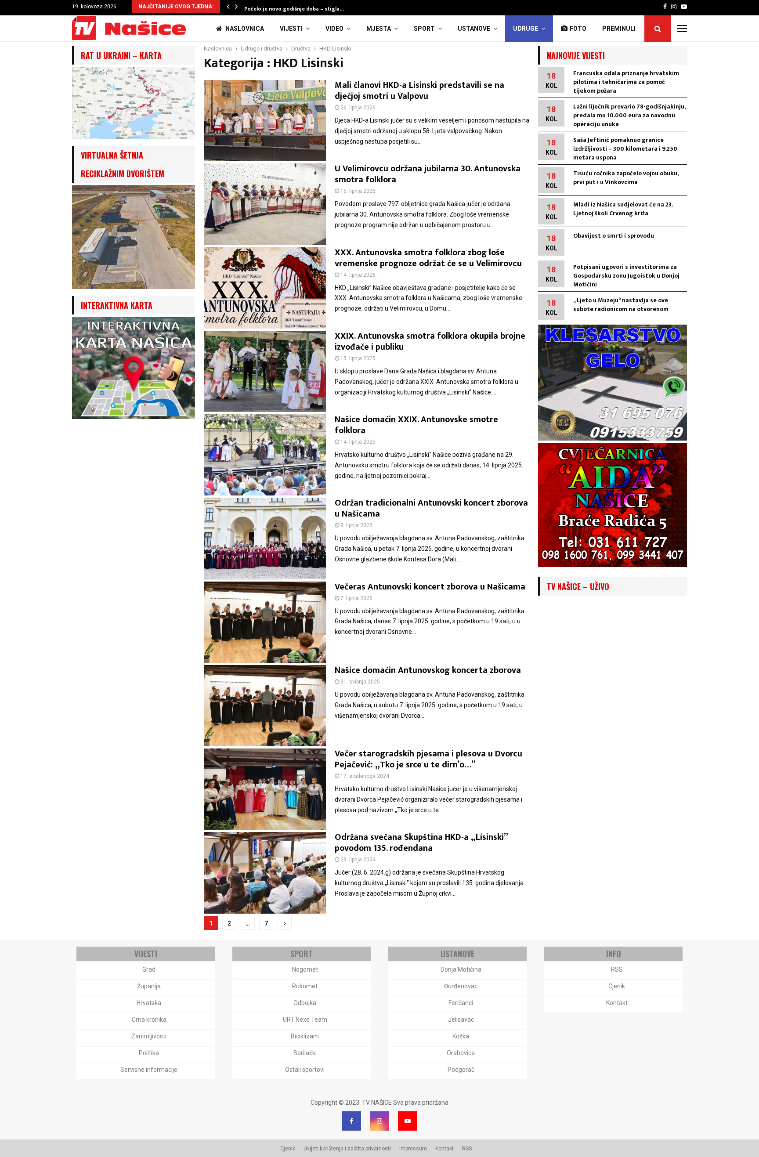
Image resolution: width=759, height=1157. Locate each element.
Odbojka (304, 1002)
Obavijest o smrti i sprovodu (613, 236)
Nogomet (305, 969)
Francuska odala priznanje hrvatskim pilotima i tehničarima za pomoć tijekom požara (626, 82)
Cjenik (616, 986)
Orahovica (461, 1052)
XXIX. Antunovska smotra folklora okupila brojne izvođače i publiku (430, 341)
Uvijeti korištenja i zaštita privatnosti (347, 1149)
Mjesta (378, 28)
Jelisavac (461, 1019)
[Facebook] (351, 1121)
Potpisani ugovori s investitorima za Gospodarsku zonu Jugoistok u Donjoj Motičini (626, 275)
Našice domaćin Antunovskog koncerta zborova (428, 670)
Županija (149, 986)
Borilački (305, 1052)
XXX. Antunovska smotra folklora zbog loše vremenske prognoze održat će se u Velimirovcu (428, 258)
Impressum (413, 1149)
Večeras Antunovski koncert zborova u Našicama (430, 586)
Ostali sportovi (305, 1069)
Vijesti (291, 28)
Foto (578, 28)
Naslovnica (244, 28)
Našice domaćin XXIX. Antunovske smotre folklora (416, 425)
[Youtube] (407, 1121)
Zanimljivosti (148, 1036)
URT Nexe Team (305, 1019)
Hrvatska (149, 1002)
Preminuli (619, 28)
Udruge (525, 28)
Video (334, 28)
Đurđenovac (460, 986)
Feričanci (460, 1002)
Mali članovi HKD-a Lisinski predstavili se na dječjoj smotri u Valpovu (419, 91)
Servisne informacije (148, 1069)
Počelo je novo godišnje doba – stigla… (294, 8)
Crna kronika (149, 1019)
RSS (617, 969)
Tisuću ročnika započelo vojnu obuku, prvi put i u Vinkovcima (625, 177)
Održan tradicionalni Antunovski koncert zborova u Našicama (431, 508)
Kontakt (617, 1002)
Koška (460, 1036)
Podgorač (461, 1069)
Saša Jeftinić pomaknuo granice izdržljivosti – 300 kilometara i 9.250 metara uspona (625, 149)
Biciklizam (305, 1036)
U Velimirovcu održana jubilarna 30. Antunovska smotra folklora (427, 174)
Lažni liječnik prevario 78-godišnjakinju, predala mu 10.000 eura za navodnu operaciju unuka (629, 115)
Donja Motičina (461, 969)
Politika (149, 1052)
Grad (148, 969)
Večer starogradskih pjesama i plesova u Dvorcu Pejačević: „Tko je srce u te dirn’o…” (428, 759)
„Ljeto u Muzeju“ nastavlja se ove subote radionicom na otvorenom (621, 304)
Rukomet (305, 986)
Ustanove (474, 28)
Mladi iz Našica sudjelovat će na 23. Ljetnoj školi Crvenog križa (622, 208)
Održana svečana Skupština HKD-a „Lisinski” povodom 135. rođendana (421, 843)
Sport (424, 28)
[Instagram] (379, 1121)
